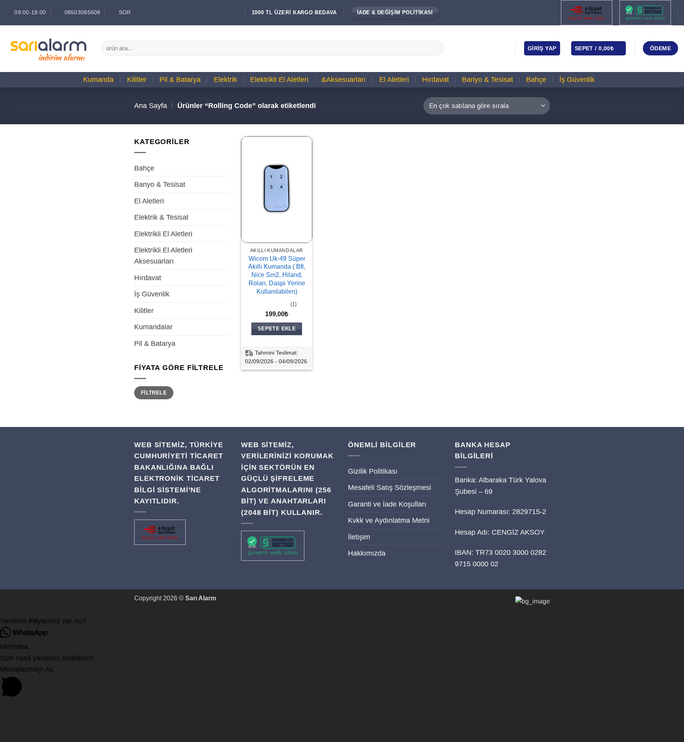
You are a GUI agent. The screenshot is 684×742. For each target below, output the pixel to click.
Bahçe (536, 79)
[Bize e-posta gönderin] (490, 48)
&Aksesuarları (343, 79)
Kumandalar (153, 327)
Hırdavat (435, 79)
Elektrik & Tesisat (161, 217)
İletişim (359, 537)
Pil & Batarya (180, 79)
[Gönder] (435, 48)
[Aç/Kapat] (224, 168)
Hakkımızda (367, 553)
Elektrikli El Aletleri (279, 79)
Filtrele (154, 393)
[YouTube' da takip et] (501, 48)
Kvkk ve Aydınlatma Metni (388, 520)
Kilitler (136, 79)
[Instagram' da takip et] (479, 48)
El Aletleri (394, 79)
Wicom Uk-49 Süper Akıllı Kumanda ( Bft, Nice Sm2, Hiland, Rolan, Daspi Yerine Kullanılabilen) (276, 275)
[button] (542, 48)
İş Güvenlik (577, 79)
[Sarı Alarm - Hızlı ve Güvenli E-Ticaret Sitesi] (47, 48)
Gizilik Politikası (372, 471)
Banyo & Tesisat (487, 79)
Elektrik (225, 79)
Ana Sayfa (150, 106)
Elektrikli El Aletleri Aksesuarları (163, 255)
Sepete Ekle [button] (277, 329)
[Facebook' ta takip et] (467, 48)
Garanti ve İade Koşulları (387, 504)
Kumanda (98, 79)
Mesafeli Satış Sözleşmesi (389, 488)
